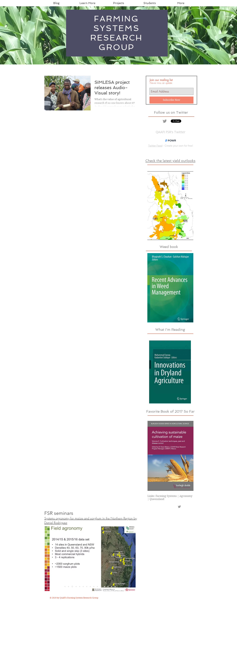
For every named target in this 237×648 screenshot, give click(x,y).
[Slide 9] (93, 586)
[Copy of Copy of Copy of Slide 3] (83, 586)
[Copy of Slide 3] (76, 586)
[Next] (132, 559)
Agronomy (185, 496)
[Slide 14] (108, 586)
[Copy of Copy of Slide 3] (79, 586)
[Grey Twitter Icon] (164, 121)
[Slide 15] (111, 586)
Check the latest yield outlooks (170, 161)
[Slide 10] (97, 586)
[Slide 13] (115, 586)
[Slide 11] (100, 586)
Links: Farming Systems (162, 496)
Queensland (157, 499)
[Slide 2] (68, 586)
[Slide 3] (72, 586)
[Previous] (47, 559)
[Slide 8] (90, 586)
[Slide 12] (104, 586)
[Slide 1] (64, 586)
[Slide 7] (86, 586)
